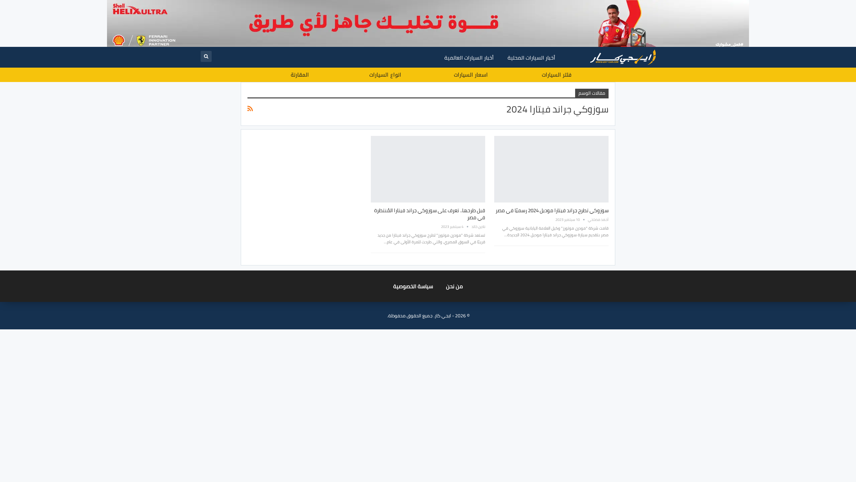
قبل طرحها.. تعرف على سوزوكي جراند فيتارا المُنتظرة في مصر (429, 214)
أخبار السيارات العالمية (469, 58)
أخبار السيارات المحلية (531, 58)
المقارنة (300, 75)
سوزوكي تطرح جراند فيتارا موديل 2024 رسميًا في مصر (552, 210)
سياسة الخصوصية (413, 286)
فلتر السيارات (556, 75)
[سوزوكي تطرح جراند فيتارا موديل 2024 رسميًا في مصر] (551, 169)
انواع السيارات (385, 75)
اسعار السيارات (471, 75)
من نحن (454, 286)
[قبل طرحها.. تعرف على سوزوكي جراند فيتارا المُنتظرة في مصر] (428, 169)
